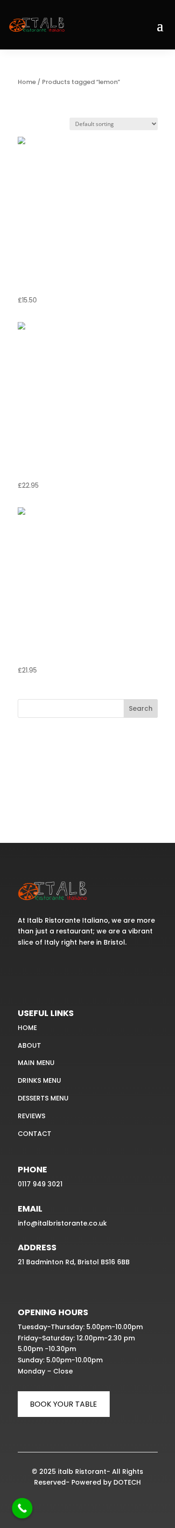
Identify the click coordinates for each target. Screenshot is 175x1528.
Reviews (31, 1116)
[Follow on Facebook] (26, 970)
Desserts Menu (43, 1098)
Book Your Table (63, 1404)
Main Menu (36, 1062)
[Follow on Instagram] (46, 970)
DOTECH (127, 1482)
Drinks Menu (39, 1080)
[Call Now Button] (22, 1508)
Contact (34, 1133)
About (29, 1045)
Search (141, 708)
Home (27, 81)
